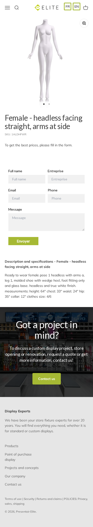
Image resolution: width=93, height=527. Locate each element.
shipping (18, 503)
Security (29, 499)
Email (12, 190)
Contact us (46, 379)
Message (15, 209)
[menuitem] (68, 6)
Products (11, 446)
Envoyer (23, 241)
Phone (52, 190)
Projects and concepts (22, 468)
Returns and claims (49, 499)
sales (8, 503)
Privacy (82, 499)
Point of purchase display (18, 457)
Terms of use (13, 499)
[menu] (72, 6)
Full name (15, 171)
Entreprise (55, 171)
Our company (15, 476)
